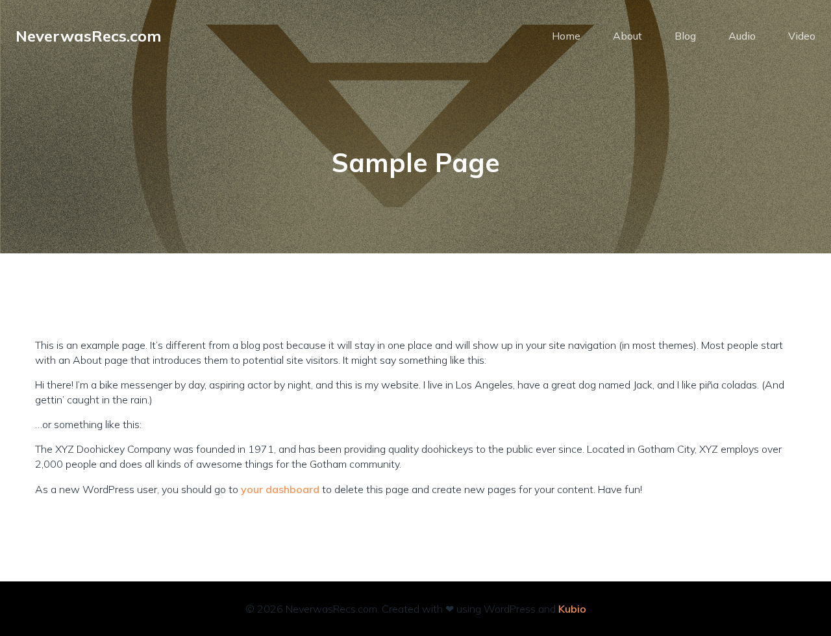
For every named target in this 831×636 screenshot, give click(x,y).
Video (801, 35)
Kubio (572, 608)
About (627, 35)
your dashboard (280, 489)
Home (566, 35)
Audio (742, 35)
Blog (685, 35)
